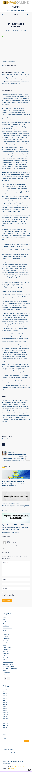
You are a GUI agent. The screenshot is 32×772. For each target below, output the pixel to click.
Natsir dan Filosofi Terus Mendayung (13, 481)
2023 (4, 696)
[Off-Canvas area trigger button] (2, 14)
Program (5, 655)
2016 (4, 710)
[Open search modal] (29, 14)
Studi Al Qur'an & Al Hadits (10, 668)
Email (4, 584)
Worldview (5, 674)
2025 (4, 691)
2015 (4, 712)
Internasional (6, 638)
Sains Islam (6, 660)
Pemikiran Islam (7, 647)
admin (9, 30)
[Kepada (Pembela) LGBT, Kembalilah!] (16, 518)
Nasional (5, 640)
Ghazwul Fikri (6, 634)
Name (4, 579)
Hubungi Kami (6, 761)
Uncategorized (6, 672)
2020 (4, 702)
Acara (4, 617)
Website (5, 588)
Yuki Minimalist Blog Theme (19, 766)
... (18, 485)
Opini (4, 645)
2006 (4, 727)
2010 (4, 723)
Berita (4, 621)
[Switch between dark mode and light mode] (27, 14)
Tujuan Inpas (14, 761)
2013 (4, 716)
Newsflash (5, 643)
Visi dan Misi (20, 761)
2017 (4, 708)
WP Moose (11, 768)
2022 (4, 698)
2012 (4, 718)
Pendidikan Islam (7, 649)
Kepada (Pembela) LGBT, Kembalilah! (13, 525)
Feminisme (6, 626)
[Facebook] (15, 14)
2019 (4, 704)
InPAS (16, 7)
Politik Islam (6, 653)
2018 (4, 706)
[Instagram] (8, 678)
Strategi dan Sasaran (8, 666)
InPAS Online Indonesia (7, 488)
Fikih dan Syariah (7, 628)
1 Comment (23, 30)
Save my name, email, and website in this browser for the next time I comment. (15, 594)
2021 (4, 700)
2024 (4, 693)
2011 (4, 721)
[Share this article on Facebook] (3, 444)
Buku (4, 624)
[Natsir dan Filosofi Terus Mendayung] (16, 474)
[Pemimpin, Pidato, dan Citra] (16, 496)
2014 (4, 714)
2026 (4, 689)
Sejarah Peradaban (8, 662)
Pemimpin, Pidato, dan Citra (10, 503)
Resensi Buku (6, 657)
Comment (5, 562)
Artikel (4, 619)
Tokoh (4, 670)
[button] (28, 770)
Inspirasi (5, 636)
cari (27, 741)
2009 (4, 725)
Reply (4, 548)
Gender (5, 630)
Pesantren (5, 651)
